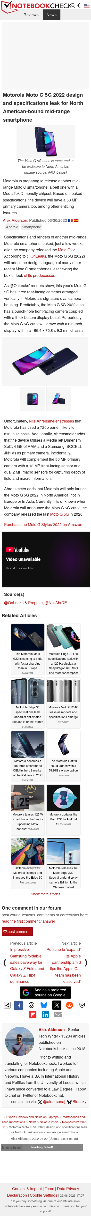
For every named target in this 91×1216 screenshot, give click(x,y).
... (85, 14)
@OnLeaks (36, 256)
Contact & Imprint (27, 1188)
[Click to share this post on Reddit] (69, 1005)
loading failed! (12, 1147)
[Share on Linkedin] (45, 1014)
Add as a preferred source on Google (50, 992)
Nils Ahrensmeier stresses (51, 421)
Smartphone (31, 226)
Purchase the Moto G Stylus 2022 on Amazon (43, 524)
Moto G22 (66, 249)
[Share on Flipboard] (32, 1014)
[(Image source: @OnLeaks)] (45, 361)
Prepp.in (35, 602)
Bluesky (79, 1101)
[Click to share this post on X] (56, 1005)
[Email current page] (58, 1015)
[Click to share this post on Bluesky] (44, 1005)
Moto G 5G (59, 514)
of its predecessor (39, 275)
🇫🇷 (70, 220)
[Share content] (7, 1005)
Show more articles (45, 893)
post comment (19, 931)
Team (49, 1188)
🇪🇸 (76, 220)
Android (12, 226)
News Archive (49, 1122)
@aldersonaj (53, 1101)
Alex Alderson (15, 220)
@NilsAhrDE (56, 602)
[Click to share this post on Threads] (31, 1005)
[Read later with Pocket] (82, 1005)
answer (48, 921)
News (52, 14)
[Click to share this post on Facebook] (18, 1005)
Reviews (31, 14)
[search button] (73, 5)
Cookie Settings (43, 1195)
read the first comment (21, 921)
